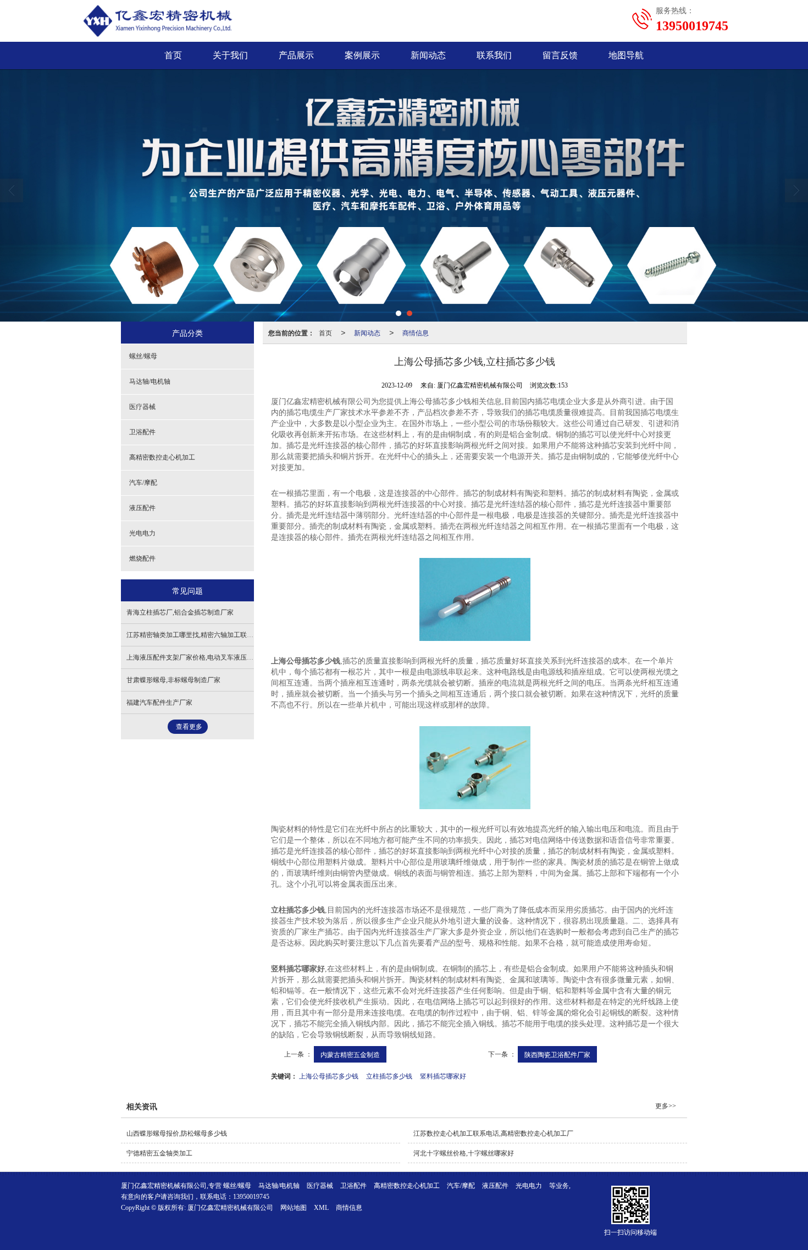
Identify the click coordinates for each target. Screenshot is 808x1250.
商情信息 (415, 332)
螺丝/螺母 (143, 356)
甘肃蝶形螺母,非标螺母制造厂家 (173, 680)
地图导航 (626, 55)
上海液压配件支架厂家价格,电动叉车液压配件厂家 (199, 657)
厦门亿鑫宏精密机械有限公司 (230, 1208)
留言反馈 (560, 55)
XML (321, 1208)
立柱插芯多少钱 (389, 1075)
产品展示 (296, 55)
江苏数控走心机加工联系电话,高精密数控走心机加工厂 (493, 1133)
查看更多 (189, 727)
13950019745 (251, 1197)
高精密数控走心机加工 (162, 457)
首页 (173, 55)
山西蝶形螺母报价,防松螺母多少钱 (176, 1133)
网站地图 (293, 1208)
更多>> (665, 1106)
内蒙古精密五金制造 (350, 1054)
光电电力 (142, 533)
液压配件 (142, 508)
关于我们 (230, 55)
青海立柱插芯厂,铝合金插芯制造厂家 (180, 612)
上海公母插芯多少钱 (328, 1075)
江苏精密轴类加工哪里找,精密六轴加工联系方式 (196, 635)
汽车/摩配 (143, 482)
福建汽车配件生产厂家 (159, 702)
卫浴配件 (142, 432)
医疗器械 (142, 407)
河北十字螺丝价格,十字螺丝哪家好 (463, 1153)
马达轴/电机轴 (149, 381)
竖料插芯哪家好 (443, 1075)
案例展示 (362, 55)
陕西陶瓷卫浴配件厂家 (557, 1054)
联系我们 (494, 55)
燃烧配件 (142, 558)
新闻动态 (428, 55)
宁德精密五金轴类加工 (159, 1153)
